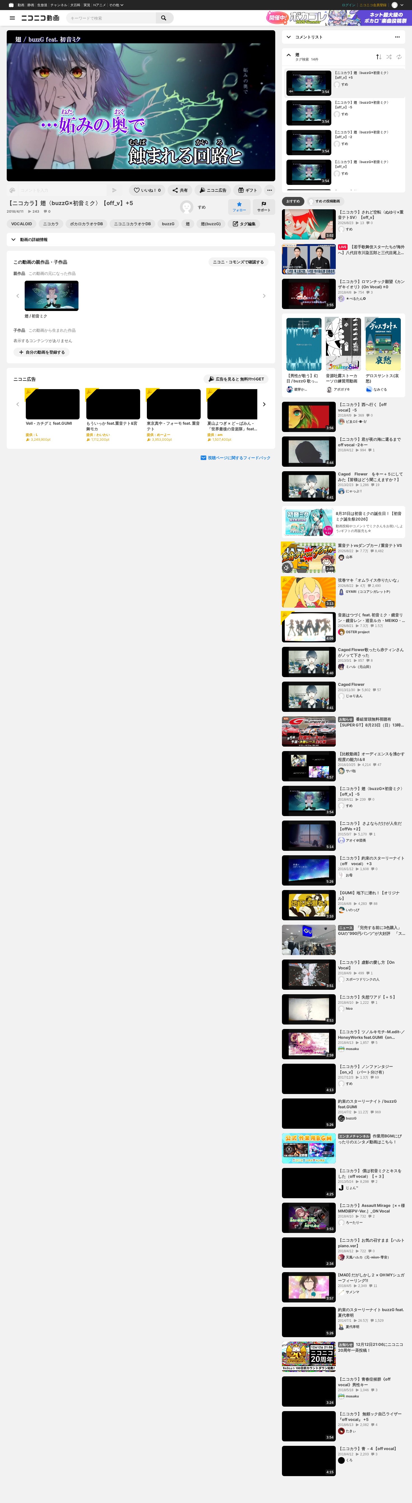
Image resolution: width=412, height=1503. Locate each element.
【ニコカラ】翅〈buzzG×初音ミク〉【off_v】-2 (362, 134)
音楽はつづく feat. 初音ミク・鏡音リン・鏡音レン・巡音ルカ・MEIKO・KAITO (370, 617)
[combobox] (111, 18)
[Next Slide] (264, 404)
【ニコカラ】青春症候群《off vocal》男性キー (364, 1382)
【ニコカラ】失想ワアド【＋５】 (367, 997)
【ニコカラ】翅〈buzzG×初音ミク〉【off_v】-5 (362, 104)
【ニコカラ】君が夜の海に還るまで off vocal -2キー (371, 442)
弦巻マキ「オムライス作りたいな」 (369, 580)
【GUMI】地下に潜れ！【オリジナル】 (369, 895)
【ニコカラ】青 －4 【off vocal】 (368, 1448)
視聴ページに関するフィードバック (239, 457)
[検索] (165, 18)
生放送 (42, 5)
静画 (30, 5)
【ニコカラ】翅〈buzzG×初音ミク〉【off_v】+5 (362, 75)
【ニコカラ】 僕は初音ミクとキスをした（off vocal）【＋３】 (370, 1173)
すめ (202, 207)
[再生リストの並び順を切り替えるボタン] (378, 56)
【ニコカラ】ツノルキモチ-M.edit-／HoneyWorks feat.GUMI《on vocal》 (371, 1034)
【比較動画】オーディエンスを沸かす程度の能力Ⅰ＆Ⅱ (371, 756)
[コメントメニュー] (397, 37)
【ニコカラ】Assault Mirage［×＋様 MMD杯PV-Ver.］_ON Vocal (371, 1208)
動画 (21, 5)
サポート (264, 210)
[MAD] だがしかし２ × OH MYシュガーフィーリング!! (371, 1277)
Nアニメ (99, 5)
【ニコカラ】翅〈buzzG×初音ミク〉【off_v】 (362, 164)
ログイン (348, 5)
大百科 (75, 5)
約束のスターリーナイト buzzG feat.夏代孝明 (371, 1312)
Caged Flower (351, 684)
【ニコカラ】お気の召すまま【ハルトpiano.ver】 (371, 1243)
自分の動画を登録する (45, 352)
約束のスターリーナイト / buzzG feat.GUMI (367, 1104)
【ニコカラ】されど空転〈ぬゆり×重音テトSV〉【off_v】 (371, 215)
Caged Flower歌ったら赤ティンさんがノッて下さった (371, 652)
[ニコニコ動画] (40, 18)
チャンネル (58, 5)
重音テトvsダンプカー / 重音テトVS (370, 545)
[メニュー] (269, 190)
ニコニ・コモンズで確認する (238, 261)
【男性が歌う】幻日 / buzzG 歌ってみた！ (302, 378)
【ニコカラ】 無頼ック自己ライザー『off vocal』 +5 (370, 1416)
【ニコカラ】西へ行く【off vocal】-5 (362, 407)
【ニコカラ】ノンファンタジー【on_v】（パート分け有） (365, 1069)
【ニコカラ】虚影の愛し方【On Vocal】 (366, 965)
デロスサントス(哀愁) (382, 378)
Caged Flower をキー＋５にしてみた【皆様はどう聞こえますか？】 (370, 476)
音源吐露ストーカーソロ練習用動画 (341, 378)
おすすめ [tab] (293, 201)
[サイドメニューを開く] (12, 18)
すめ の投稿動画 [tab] (328, 201)
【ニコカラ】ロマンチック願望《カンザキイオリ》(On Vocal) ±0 (371, 284)
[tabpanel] (343, 842)
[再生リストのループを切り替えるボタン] (399, 56)
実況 (87, 5)
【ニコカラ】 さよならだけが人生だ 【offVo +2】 (370, 826)
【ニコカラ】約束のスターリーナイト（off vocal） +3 (371, 861)
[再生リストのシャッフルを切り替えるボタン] (389, 56)
